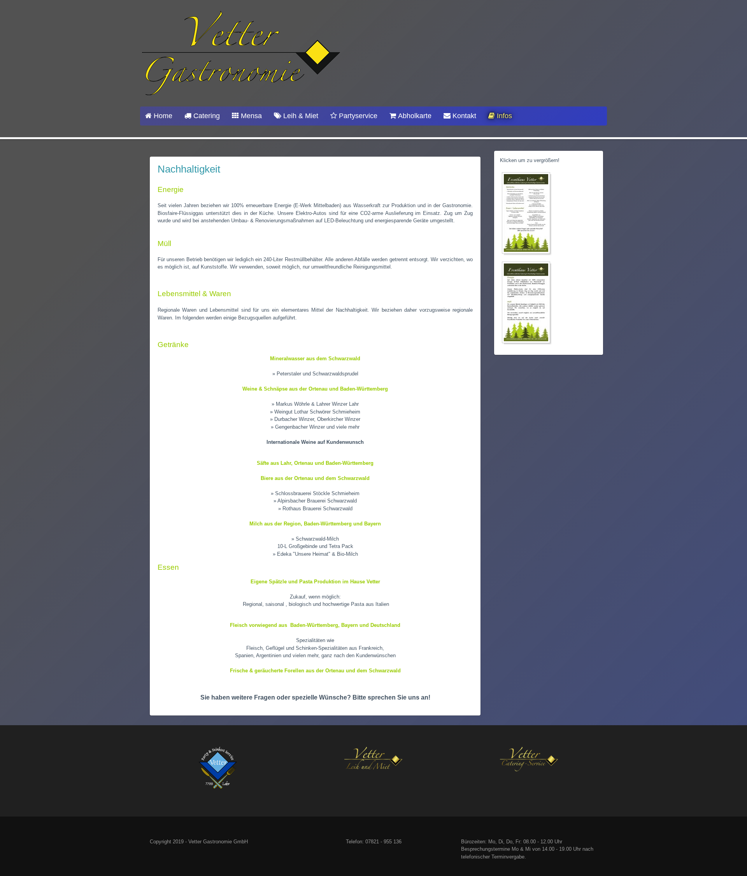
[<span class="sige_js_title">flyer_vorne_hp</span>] (528, 304)
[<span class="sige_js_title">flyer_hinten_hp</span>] (528, 214)
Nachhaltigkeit (189, 169)
